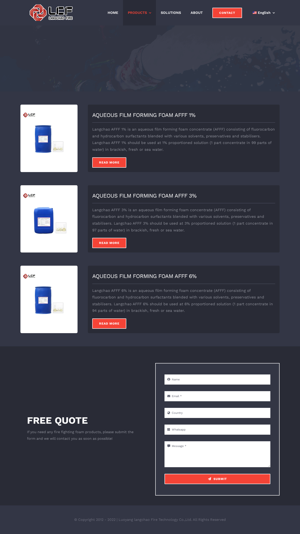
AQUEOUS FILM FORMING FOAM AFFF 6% (144, 276)
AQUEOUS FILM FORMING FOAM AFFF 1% (143, 115)
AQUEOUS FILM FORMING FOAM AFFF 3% (144, 196)
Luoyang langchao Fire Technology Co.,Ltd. (155, 520)
